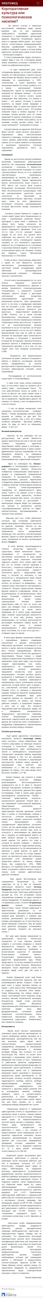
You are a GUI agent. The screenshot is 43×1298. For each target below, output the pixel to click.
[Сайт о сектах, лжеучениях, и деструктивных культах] (10, 3)
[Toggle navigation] (38, 3)
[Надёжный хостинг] (9, 1294)
